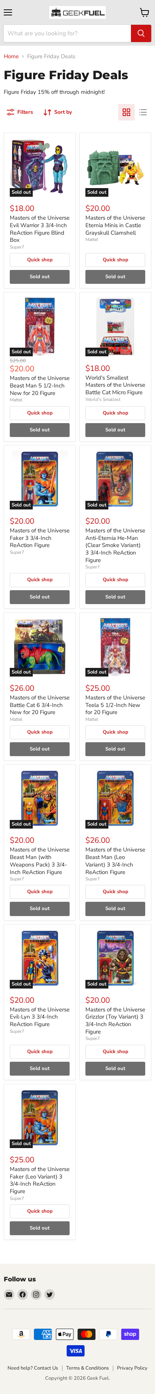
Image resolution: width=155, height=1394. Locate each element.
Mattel (91, 240)
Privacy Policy (132, 1368)
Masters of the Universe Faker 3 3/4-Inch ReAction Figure (40, 538)
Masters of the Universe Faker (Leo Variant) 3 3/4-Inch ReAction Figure (40, 1180)
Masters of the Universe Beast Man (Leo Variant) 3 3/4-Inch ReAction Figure (115, 861)
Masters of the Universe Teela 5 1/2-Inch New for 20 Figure (115, 705)
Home (11, 56)
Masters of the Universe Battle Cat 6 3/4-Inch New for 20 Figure (40, 705)
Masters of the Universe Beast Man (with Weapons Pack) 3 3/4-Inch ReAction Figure (40, 861)
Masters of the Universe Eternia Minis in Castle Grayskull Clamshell (115, 225)
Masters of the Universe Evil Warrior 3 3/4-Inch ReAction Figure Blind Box (40, 229)
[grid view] (126, 112)
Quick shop (40, 259)
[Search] (141, 33)
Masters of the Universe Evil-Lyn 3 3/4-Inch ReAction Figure (40, 1017)
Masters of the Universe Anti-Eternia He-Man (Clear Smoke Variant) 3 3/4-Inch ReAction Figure (115, 545)
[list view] (143, 112)
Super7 (17, 247)
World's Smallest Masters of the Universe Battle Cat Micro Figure (115, 385)
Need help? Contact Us (33, 1368)
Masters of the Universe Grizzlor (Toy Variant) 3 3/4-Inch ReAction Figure (115, 1020)
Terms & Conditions (87, 1368)
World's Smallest (102, 399)
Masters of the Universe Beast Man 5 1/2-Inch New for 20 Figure (40, 385)
